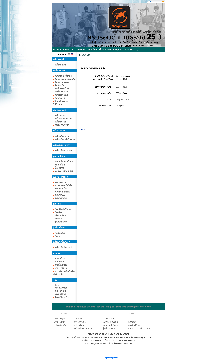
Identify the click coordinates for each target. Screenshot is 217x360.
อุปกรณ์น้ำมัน (60, 325)
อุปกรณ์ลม (79, 325)
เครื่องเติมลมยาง (109, 318)
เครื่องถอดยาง (60, 322)
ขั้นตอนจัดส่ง (105, 50)
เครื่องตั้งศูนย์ (59, 318)
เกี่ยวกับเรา (68, 50)
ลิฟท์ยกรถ (78, 318)
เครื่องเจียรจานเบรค (83, 328)
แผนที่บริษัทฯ (134, 325)
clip (136, 49)
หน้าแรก (57, 50)
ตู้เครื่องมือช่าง (108, 328)
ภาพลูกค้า (117, 50)
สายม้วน (106, 325)
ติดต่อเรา (132, 322)
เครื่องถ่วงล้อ (80, 322)
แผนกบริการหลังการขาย (139, 328)
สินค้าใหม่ (92, 50)
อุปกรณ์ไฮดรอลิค (110, 322)
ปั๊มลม (115, 325)
